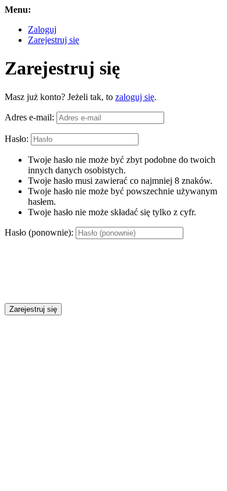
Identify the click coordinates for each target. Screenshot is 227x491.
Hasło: (17, 139)
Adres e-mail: (29, 117)
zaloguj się (134, 97)
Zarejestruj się (53, 40)
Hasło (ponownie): (39, 232)
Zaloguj (42, 29)
